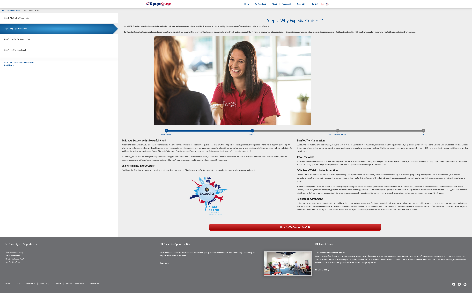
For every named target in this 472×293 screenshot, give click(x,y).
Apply (424, 135)
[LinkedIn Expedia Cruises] (465, 285)
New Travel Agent (13, 10)
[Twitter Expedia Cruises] (459, 285)
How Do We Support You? (17, 39)
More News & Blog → (323, 270)
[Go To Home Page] (3, 11)
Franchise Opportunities (75, 284)
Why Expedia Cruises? (32, 10)
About (17, 284)
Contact (58, 284)
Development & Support (337, 135)
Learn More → (165, 263)
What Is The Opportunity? (17, 18)
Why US (252, 135)
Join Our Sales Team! (15, 50)
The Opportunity (166, 135)
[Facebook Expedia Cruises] (453, 285)
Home (8, 284)
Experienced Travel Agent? (19, 63)
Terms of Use (94, 284)
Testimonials (30, 284)
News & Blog (44, 284)
